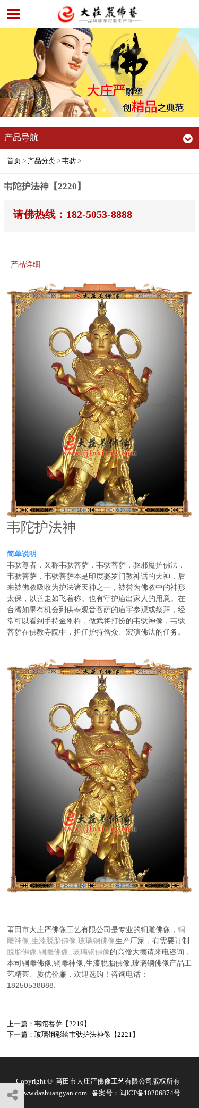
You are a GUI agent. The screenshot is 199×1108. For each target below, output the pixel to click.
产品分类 (41, 161)
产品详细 (25, 264)
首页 (14, 161)
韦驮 (69, 161)
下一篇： (73, 1034)
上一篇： (49, 1024)
